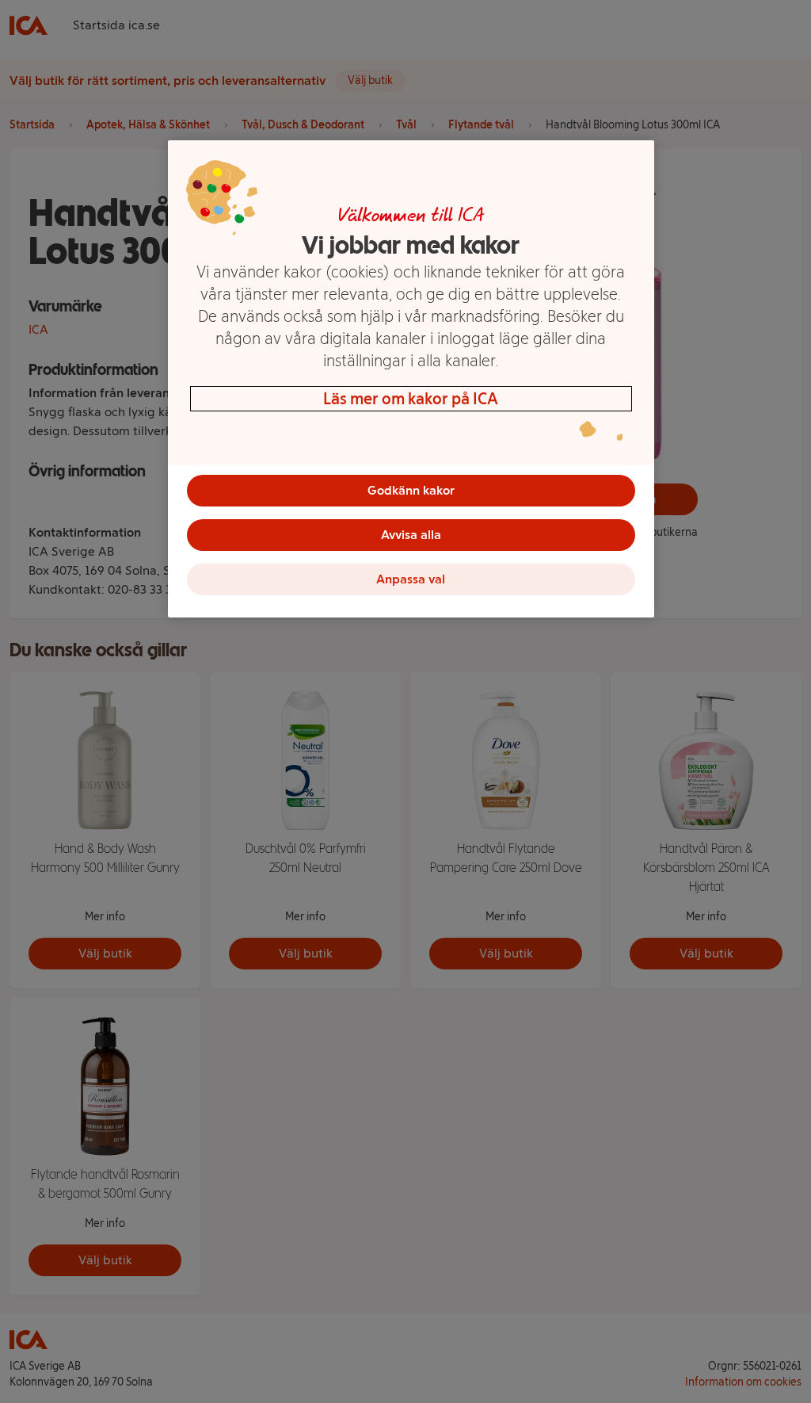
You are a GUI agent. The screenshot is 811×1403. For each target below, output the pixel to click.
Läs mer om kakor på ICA (410, 398)
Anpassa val (410, 579)
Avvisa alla (411, 534)
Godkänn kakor (411, 490)
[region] (411, 378)
